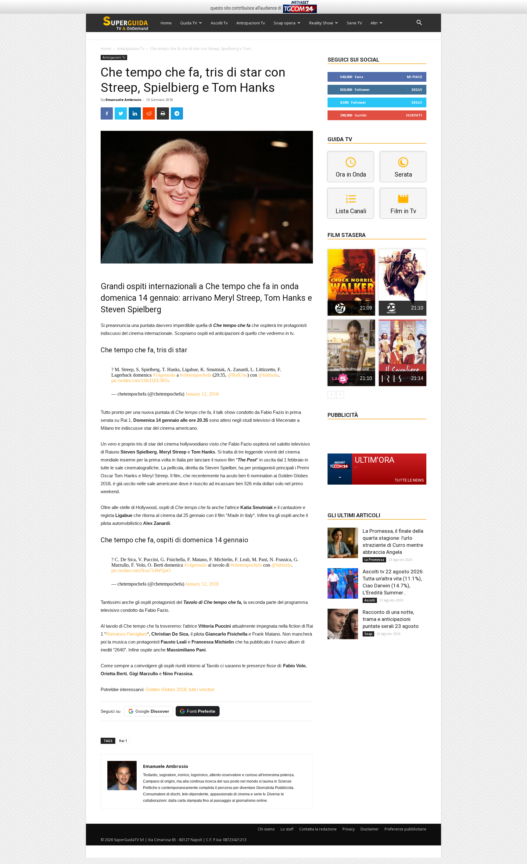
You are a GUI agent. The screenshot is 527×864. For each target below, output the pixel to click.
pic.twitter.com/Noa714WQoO (141, 570)
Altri (374, 23)
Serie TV (354, 23)
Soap (368, 634)
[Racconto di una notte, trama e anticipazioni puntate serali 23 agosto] (343, 624)
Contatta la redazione (318, 829)
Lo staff (287, 829)
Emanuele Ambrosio (123, 99)
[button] (419, 23)
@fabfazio (268, 375)
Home (166, 23)
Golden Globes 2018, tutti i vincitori (179, 689)
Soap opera (285, 23)
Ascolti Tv (219, 23)
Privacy (348, 829)
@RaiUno (237, 375)
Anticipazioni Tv (250, 23)
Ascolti (369, 600)
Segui (416, 89)
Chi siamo (266, 829)
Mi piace (414, 76)
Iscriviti (414, 115)
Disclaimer (369, 829)
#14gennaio (164, 375)
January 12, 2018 (202, 393)
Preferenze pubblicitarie (405, 829)
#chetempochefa (195, 375)
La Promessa (374, 559)
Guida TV (188, 23)
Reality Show (321, 23)
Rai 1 (123, 740)
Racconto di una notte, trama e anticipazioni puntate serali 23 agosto (391, 619)
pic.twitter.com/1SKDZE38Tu (140, 380)
